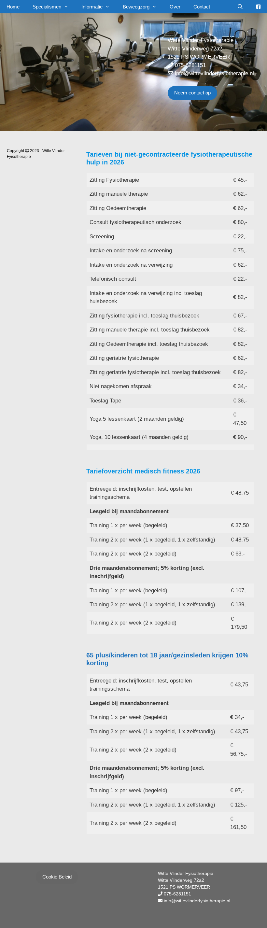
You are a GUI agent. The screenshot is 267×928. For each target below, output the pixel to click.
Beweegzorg (136, 6)
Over (175, 6)
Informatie (92, 6)
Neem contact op (192, 92)
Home (13, 6)
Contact (201, 6)
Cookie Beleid (57, 876)
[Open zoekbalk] (240, 6)
